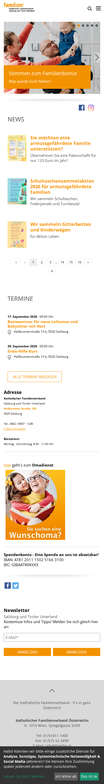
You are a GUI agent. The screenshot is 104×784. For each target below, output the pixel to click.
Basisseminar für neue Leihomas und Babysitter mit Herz (43, 324)
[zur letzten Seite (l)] (52, 271)
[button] (74, 25)
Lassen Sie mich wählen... (25, 776)
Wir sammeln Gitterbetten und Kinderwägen (60, 227)
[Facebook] (82, 107)
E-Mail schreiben (14, 429)
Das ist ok (89, 776)
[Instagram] (91, 107)
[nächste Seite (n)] (88, 262)
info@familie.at (58, 745)
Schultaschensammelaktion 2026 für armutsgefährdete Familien (62, 186)
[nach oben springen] (52, 690)
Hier (7, 465)
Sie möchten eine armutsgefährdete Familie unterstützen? (60, 143)
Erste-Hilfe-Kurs (22, 351)
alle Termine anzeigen (35, 376)
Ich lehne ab (66, 776)
